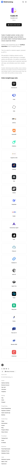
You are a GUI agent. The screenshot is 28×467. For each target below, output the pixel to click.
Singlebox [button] (3, 391)
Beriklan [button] (3, 414)
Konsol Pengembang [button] (6, 408)
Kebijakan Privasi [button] (5, 451)
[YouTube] (6, 368)
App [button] (2, 397)
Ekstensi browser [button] (5, 385)
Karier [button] (2, 440)
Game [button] (2, 400)
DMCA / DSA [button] (4, 461)
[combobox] (10, 371)
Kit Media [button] (3, 442)
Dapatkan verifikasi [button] (5, 410)
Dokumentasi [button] (4, 423)
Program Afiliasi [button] (5, 429)
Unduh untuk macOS (14, 24)
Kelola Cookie (4, 374)
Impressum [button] (3, 463)
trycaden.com (14, 18)
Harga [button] (2, 421)
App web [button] (3, 387)
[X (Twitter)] (1, 368)
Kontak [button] (3, 425)
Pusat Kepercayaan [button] (5, 448)
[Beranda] (7, 2)
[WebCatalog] (2, 365)
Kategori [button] (3, 402)
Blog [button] (2, 427)
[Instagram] (8, 368)
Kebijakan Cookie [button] (5, 453)
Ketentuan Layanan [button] (5, 459)
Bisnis (14, 20)
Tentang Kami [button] (4, 438)
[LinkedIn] (4, 368)
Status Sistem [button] (4, 432)
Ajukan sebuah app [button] (5, 412)
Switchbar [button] (3, 389)
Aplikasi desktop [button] (5, 382)
